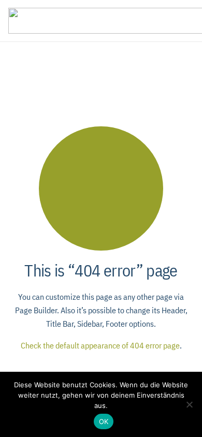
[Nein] (189, 404)
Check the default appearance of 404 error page (100, 345)
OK (104, 421)
